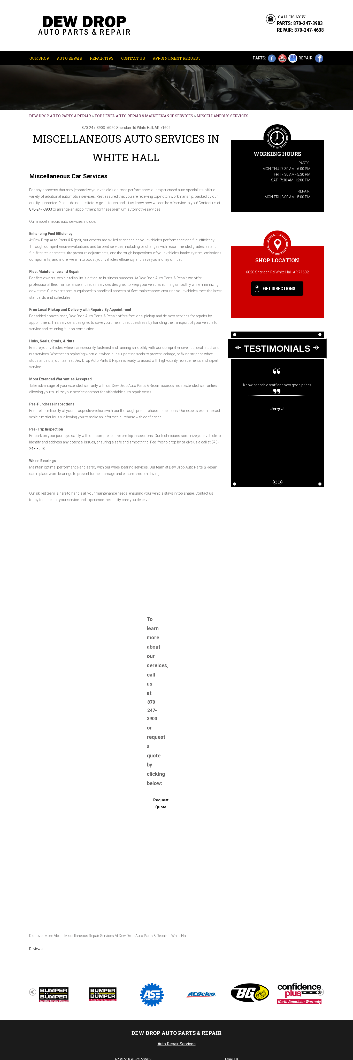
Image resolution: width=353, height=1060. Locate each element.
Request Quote (160, 803)
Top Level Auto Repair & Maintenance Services (144, 115)
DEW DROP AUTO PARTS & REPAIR (60, 115)
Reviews (36, 949)
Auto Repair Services (177, 1043)
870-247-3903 (308, 23)
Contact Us (133, 58)
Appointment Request (177, 58)
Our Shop (39, 58)
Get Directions (278, 288)
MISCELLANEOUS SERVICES (222, 115)
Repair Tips (101, 58)
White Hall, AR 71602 (154, 128)
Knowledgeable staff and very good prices (277, 385)
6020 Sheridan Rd (121, 128)
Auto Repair (69, 58)
